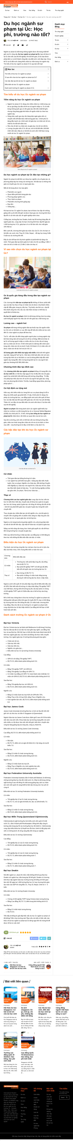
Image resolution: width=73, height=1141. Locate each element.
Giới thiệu (37, 1094)
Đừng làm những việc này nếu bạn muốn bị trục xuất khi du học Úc (50, 1117)
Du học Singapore (9, 989)
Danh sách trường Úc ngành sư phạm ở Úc (20, 88)
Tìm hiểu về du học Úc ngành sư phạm (18, 74)
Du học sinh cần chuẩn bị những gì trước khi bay (49, 1100)
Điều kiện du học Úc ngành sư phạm (18, 84)
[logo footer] (11, 1087)
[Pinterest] (45, 946)
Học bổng (32, 10)
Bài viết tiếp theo (41, 962)
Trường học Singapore (10, 1034)
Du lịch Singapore (26, 989)
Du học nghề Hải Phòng (36, 1126)
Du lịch (40, 10)
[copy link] (27, 45)
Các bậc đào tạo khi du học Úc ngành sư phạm (21, 81)
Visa (24, 10)
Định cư (16, 10)
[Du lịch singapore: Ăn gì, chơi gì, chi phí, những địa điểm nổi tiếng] (28, 995)
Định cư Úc (61, 989)
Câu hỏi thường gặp (36, 1118)
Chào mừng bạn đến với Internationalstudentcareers (18, 2)
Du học (7, 10)
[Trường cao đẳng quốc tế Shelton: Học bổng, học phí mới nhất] (10, 1040)
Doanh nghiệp (59, 36)
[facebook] (39, 946)
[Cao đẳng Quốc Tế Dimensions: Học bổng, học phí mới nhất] (28, 1040)
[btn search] (67, 2)
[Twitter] (43, 946)
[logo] (11, 7)
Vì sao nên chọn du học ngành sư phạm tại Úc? (21, 77)
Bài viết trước (11, 962)
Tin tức (48, 10)
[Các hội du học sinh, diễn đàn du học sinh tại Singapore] (45, 995)
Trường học (23, 1115)
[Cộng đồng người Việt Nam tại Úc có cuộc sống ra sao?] (62, 995)
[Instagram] (47, 946)
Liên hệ (36, 1112)
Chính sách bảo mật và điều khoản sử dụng (37, 1103)
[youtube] (49, 946)
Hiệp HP (15, 40)
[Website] (41, 946)
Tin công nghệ (59, 10)
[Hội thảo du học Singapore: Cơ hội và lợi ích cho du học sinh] (10, 995)
